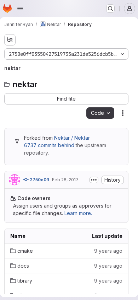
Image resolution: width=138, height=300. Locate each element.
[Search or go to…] (110, 8)
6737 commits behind (49, 145)
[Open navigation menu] (20, 8)
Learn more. (78, 213)
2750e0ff (39, 179)
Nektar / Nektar (72, 138)
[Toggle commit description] (93, 180)
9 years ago (108, 251)
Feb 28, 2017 (65, 179)
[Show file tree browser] (10, 39)
